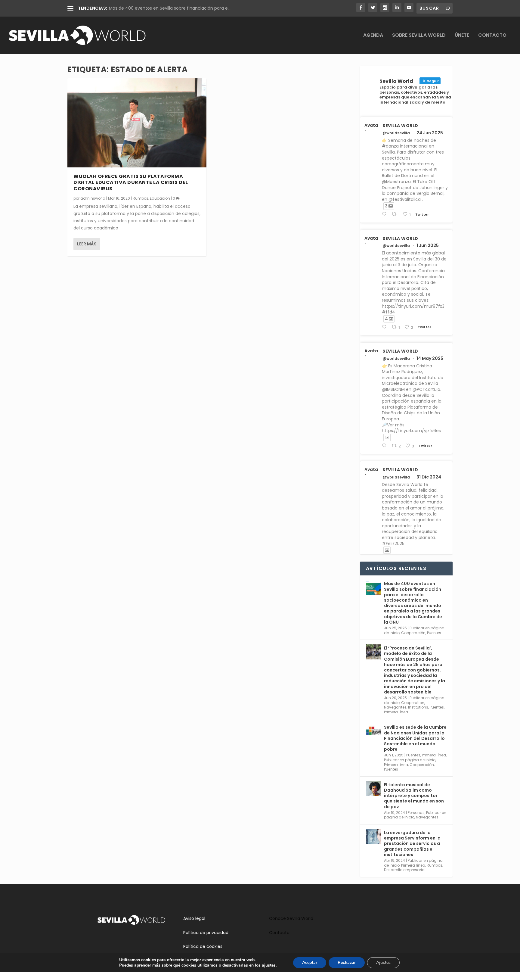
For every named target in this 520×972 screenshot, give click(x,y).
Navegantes (395, 707)
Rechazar (347, 962)
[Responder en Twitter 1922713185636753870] (385, 445)
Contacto (492, 36)
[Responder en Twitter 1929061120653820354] (385, 327)
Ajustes (383, 962)
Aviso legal (194, 918)
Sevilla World (400, 125)
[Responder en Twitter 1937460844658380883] (385, 214)
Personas (416, 812)
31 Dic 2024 (428, 477)
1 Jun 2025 (427, 245)
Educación (160, 198)
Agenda (373, 36)
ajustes (269, 965)
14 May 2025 (429, 358)
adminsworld (92, 198)
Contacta (279, 933)
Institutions (418, 707)
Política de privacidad (205, 933)
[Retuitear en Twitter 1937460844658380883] (395, 214)
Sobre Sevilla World (419, 36)
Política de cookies (202, 946)
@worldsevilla (396, 133)
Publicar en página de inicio (409, 759)
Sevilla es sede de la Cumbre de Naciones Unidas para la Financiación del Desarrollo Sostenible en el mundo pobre (415, 738)
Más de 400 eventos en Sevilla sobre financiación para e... (170, 8)
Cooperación (413, 632)
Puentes (434, 632)
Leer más (87, 244)
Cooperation (412, 702)
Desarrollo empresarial (405, 869)
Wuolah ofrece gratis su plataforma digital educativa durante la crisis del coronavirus (130, 182)
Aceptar (309, 962)
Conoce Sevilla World (291, 918)
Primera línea (396, 712)
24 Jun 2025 (429, 133)
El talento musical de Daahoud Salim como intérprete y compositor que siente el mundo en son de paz (414, 796)
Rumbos (140, 198)
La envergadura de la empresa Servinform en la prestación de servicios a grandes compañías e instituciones (412, 844)
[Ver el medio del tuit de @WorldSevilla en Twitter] (387, 437)
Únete (462, 36)
